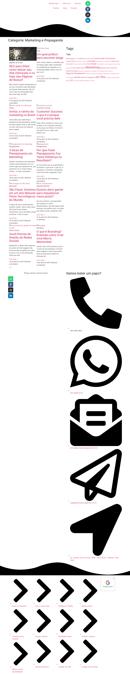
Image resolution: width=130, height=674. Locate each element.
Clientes (56, 8)
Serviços (78, 3)
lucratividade (75, 68)
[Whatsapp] (87, 3)
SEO (97, 77)
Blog (65, 8)
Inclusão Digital (109, 64)
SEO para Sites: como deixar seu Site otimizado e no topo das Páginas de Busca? (22, 73)
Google (94, 64)
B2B (77, 58)
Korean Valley (116, 64)
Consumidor (110, 58)
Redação (71, 77)
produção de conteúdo (96, 73)
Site (102, 76)
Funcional (86, 64)
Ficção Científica (78, 64)
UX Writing (76, 80)
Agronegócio (70, 58)
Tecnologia (108, 77)
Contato (74, 8)
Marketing (93, 67)
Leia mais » (13, 98)
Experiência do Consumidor (103, 61)
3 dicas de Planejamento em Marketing (20, 153)
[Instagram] (87, 14)
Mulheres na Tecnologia (98, 71)
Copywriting (70, 61)
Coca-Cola (89, 58)
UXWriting (82, 80)
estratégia (91, 61)
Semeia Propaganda (88, 77)
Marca (83, 68)
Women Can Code (89, 80)
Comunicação (99, 58)
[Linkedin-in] (87, 20)
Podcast (88, 73)
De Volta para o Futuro (81, 61)
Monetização (88, 71)
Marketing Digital (72, 71)
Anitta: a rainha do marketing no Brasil (22, 113)
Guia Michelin (100, 64)
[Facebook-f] (87, 9)
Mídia (106, 71)
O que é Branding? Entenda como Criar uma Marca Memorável (50, 237)
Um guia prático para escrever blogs (50, 56)
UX (71, 80)
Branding (81, 58)
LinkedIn (68, 68)
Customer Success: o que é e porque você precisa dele (50, 115)
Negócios (70, 73)
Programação (106, 73)
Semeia (77, 77)
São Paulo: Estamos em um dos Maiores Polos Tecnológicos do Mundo (22, 195)
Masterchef (81, 71)
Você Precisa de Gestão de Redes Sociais (20, 237)
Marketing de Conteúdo (108, 68)
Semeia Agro (54, 3)
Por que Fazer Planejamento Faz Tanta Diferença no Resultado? (49, 155)
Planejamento (80, 73)
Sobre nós (66, 3)
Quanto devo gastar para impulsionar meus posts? (50, 193)
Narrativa (110, 71)
